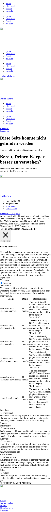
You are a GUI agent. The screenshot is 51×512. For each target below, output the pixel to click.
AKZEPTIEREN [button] (29, 229)
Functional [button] (4, 410)
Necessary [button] (4, 280)
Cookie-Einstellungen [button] (10, 229)
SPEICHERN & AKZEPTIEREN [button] (15, 483)
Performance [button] (5, 425)
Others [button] (3, 470)
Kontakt (9, 11)
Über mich (10, 6)
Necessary (8, 283)
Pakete (9, 8)
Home (8, 3)
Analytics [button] (4, 439)
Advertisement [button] (6, 454)
